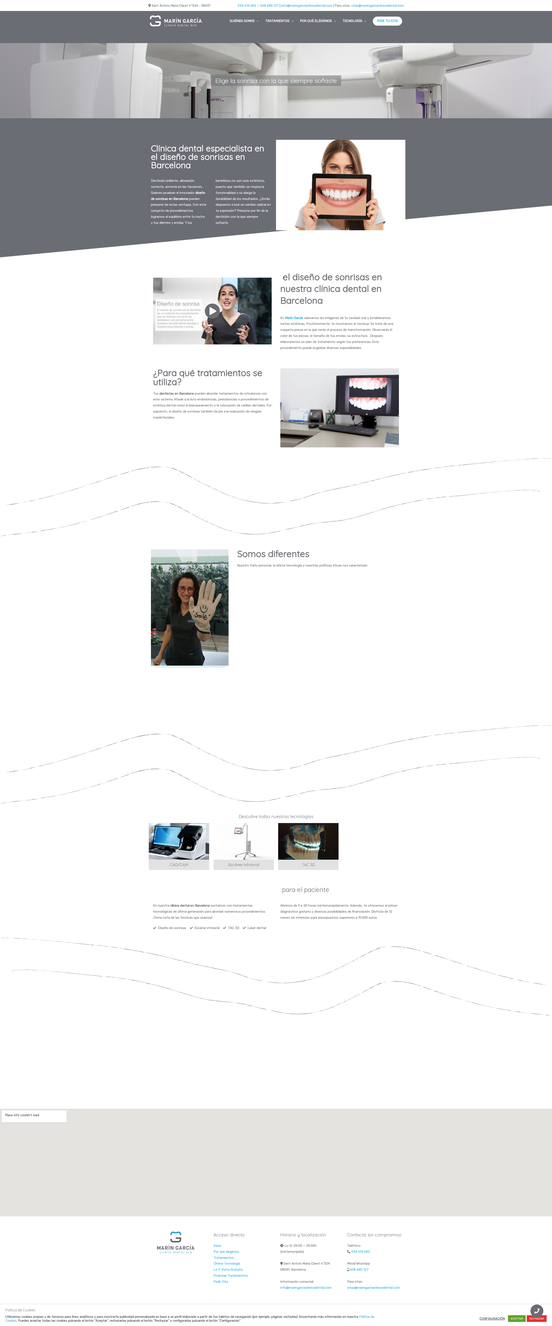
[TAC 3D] (308, 841)
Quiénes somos (242, 21)
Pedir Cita (220, 1282)
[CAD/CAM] (179, 841)
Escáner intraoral (243, 864)
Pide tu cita (387, 21)
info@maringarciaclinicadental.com (306, 6)
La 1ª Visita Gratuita (228, 1270)
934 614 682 (247, 6)
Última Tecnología (226, 1263)
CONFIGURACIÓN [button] (492, 1319)
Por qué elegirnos (316, 21)
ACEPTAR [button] (517, 1318)
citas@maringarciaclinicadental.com (377, 6)
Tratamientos (277, 21)
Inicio (217, 1246)
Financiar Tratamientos (230, 1276)
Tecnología (352, 21)
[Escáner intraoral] (243, 841)
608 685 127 (269, 6)
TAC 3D (308, 864)
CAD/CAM (179, 864)
